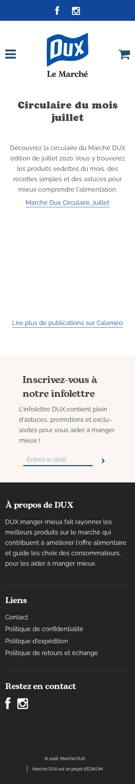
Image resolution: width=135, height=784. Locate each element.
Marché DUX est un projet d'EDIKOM (68, 769)
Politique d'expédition (36, 641)
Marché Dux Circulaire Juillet (67, 202)
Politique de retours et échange (51, 652)
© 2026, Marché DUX (65, 758)
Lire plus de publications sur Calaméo (67, 322)
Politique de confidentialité (44, 629)
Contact (16, 617)
